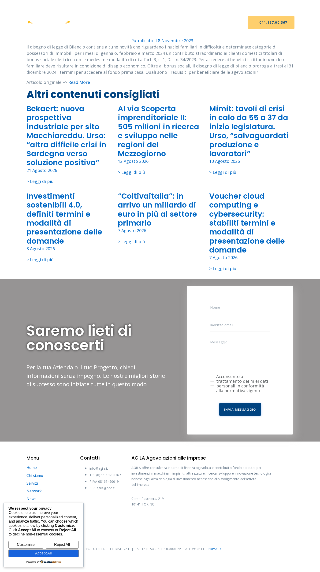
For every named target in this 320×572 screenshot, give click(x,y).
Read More (79, 82)
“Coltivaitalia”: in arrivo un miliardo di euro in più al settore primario (157, 209)
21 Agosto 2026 (41, 170)
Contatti (210, 22)
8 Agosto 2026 (40, 248)
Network (166, 22)
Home (95, 22)
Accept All (43, 553)
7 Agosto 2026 (132, 230)
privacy (214, 549)
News (188, 22)
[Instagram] (172, 520)
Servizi (141, 22)
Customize (26, 544)
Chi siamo (118, 22)
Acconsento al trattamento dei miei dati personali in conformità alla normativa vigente (242, 383)
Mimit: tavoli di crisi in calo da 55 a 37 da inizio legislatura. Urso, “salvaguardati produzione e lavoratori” (249, 131)
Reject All (62, 544)
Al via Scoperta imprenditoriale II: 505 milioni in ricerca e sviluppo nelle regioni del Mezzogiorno (158, 131)
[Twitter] (155, 520)
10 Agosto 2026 (224, 161)
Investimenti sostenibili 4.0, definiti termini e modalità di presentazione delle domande (64, 218)
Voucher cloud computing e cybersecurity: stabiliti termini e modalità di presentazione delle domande (247, 223)
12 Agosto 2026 (133, 161)
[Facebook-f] (137, 520)
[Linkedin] (190, 520)
